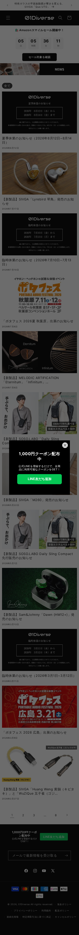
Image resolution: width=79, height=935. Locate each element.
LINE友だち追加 (39, 479)
